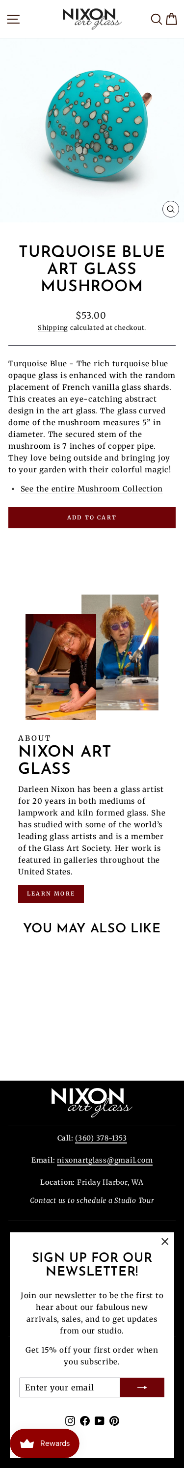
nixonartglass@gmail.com (105, 1160)
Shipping (53, 327)
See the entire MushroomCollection (92, 488)
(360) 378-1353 (101, 1138)
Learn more (51, 893)
